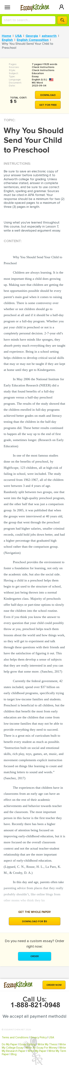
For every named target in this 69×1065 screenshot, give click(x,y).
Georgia (32, 36)
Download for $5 (34, 921)
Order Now (54, 984)
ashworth (49, 36)
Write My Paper (37, 1051)
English (7, 40)
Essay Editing (28, 1044)
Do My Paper (9, 1044)
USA (18, 36)
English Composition (33, 40)
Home (6, 36)
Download (48, 95)
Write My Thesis (47, 1044)
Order (34, 956)
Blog (14, 1054)
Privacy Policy (39, 1037)
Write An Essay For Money (41, 1047)
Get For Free (48, 104)
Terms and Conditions (15, 1037)
